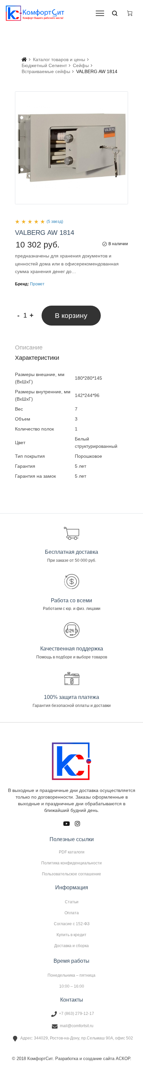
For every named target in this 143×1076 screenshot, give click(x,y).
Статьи (71, 902)
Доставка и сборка (71, 945)
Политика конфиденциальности (71, 863)
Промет (37, 284)
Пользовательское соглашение (71, 874)
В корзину (71, 315)
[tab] (71, 347)
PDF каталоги (71, 852)
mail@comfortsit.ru (76, 1026)
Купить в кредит (71, 934)
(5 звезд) (55, 221)
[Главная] (24, 59)
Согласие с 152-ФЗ (71, 924)
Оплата (72, 913)
